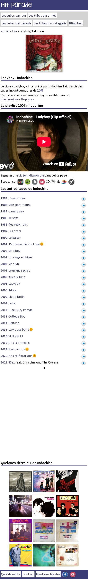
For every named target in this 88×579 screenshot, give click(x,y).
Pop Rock (27, 99)
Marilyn (13, 264)
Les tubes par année (42, 15)
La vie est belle (18, 329)
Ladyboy (14, 283)
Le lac (12, 303)
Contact (28, 574)
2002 (4, 244)
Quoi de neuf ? (10, 574)
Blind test (76, 23)
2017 (4, 329)
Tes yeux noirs (18, 224)
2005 (4, 277)
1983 (4, 198)
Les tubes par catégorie (50, 23)
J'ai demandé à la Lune (24, 244)
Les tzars (14, 231)
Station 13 (15, 336)
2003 (4, 257)
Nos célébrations (20, 356)
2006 (40, 90)
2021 (4, 362)
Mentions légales (48, 574)
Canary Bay (16, 211)
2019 (4, 349)
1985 (4, 211)
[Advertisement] (44, 414)
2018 (4, 336)
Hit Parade (16, 5)
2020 (4, 356)
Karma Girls (16, 349)
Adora (12, 290)
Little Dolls (16, 297)
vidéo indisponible (31, 175)
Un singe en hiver (20, 257)
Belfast (13, 323)
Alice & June (16, 277)
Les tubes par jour (13, 15)
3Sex (11, 362)
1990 (4, 237)
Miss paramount (19, 205)
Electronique (10, 99)
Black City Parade (20, 310)
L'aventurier (16, 198)
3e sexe (13, 218)
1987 (4, 231)
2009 (4, 297)
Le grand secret (19, 270)
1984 (4, 205)
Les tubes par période (16, 23)
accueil (5, 31)
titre (14, 31)
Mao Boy (14, 251)
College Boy (16, 316)
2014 (4, 323)
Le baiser (14, 237)
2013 (4, 310)
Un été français (19, 343)
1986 (4, 218)
